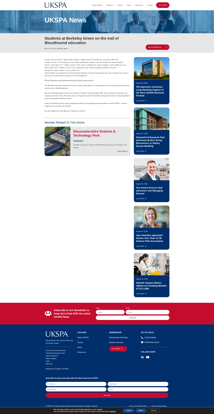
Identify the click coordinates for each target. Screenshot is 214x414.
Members (110, 5)
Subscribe (107, 395)
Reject (141, 410)
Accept (128, 410)
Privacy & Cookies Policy (137, 406)
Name (98, 308)
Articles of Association (159, 406)
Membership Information (118, 337)
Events (120, 5)
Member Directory (116, 342)
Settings (154, 410)
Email (128, 308)
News (129, 5)
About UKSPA (97, 5)
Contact (150, 5)
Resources (139, 5)
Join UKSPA (163, 5)
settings (113, 412)
